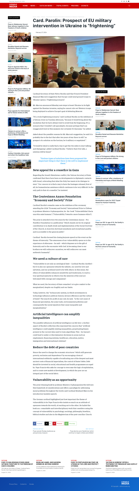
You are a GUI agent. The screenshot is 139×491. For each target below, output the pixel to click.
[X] (126, 1)
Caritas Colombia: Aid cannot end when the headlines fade (18, 154)
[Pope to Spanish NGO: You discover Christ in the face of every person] (19, 79)
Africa (9, 108)
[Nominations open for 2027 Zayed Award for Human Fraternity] (110, 191)
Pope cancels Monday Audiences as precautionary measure (44, 432)
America (10, 151)
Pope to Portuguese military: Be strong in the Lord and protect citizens (19, 90)
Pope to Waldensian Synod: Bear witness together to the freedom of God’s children (18, 26)
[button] (129, 5)
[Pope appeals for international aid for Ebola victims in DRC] (19, 122)
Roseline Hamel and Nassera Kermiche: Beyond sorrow (18, 47)
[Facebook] (122, 1)
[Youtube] (128, 1)
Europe (10, 64)
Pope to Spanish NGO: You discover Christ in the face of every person (18, 68)
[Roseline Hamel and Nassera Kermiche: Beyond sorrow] (19, 57)
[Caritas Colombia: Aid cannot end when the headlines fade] (19, 164)
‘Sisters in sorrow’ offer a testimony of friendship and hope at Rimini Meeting (18, 133)
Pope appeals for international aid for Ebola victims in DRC (19, 112)
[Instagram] (124, 1)
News (38, 16)
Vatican (10, 22)
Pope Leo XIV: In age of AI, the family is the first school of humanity (110, 245)
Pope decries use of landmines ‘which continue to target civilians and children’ (81, 432)
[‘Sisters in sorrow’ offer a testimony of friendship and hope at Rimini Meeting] (19, 144)
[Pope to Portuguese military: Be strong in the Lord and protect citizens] (19, 101)
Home (34, 16)
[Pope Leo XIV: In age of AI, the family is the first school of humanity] (110, 213)
